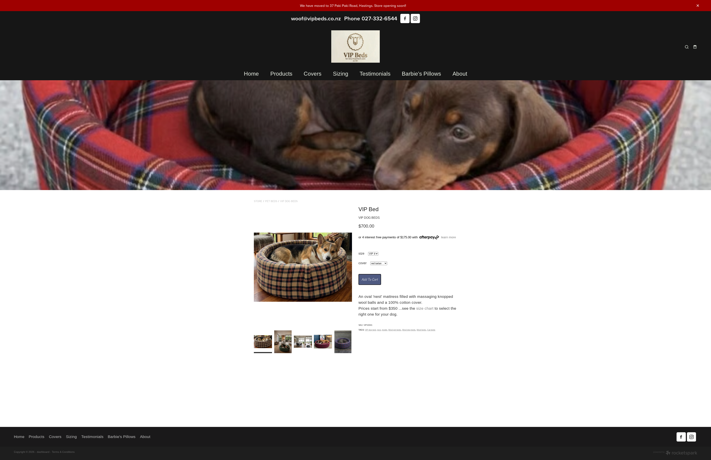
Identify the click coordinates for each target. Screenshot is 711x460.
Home (251, 74)
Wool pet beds (394, 330)
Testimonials (375, 74)
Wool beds (421, 330)
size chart (424, 308)
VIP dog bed (370, 330)
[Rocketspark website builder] (675, 453)
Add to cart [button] (370, 279)
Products (281, 74)
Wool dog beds (408, 330)
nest (379, 330)
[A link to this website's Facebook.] (405, 18)
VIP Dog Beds (289, 201)
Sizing (340, 74)
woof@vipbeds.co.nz (316, 18)
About (460, 74)
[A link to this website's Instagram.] (415, 18)
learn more (448, 237)
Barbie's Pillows (421, 74)
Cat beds (431, 330)
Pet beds (271, 201)
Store (258, 201)
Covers (312, 74)
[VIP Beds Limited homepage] (355, 46)
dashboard (43, 451)
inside (384, 330)
